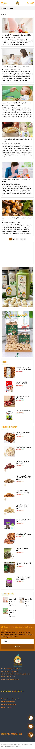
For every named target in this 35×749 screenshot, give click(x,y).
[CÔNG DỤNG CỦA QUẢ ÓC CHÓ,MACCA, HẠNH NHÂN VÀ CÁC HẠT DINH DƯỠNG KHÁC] (17, 25)
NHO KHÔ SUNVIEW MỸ (23, 411)
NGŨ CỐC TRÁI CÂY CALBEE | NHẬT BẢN (22, 383)
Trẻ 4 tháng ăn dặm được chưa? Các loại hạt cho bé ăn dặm (17, 140)
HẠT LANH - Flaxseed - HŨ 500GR (23, 564)
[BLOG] (17, 3)
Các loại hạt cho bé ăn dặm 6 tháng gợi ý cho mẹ (16, 103)
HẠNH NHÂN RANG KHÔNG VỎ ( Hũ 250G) (22, 491)
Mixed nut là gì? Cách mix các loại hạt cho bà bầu (16, 35)
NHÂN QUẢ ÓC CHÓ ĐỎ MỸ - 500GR (22, 397)
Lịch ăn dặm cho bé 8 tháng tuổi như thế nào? (15, 67)
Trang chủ (4, 8)
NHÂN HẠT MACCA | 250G (23, 447)
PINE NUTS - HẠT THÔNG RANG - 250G (23, 433)
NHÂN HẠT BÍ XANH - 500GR (22, 549)
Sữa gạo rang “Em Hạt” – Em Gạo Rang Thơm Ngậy (23, 368)
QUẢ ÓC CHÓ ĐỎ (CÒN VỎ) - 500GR (22, 462)
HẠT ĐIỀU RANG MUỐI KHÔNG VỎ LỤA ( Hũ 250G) (22, 506)
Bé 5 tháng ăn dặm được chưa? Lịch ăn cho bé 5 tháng (16, 181)
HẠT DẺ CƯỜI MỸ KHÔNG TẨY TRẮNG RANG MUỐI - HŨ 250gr (23, 477)
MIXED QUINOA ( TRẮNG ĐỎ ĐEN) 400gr (23, 578)
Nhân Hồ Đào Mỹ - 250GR (23, 534)
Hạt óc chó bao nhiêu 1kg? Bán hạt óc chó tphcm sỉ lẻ (17, 219)
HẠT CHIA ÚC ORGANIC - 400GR (23, 520)
